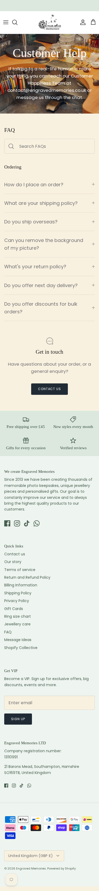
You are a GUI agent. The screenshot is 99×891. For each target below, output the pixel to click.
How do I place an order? (33, 184)
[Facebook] (7, 523)
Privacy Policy (16, 600)
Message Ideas (17, 639)
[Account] (81, 22)
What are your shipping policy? (41, 203)
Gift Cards (13, 608)
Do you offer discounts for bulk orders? (40, 308)
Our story (12, 561)
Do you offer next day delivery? (41, 285)
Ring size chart (17, 616)
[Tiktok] (27, 523)
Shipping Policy (17, 593)
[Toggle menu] (6, 22)
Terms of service (19, 569)
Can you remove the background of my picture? (43, 244)
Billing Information (20, 585)
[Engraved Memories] (49, 22)
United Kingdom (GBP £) (30, 855)
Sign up (18, 719)
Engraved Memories (31, 868)
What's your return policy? (35, 266)
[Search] (17, 22)
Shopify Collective (20, 647)
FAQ (8, 632)
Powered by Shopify (61, 868)
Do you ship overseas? (31, 221)
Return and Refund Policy (27, 577)
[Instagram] (17, 523)
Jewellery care (17, 624)
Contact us (49, 389)
